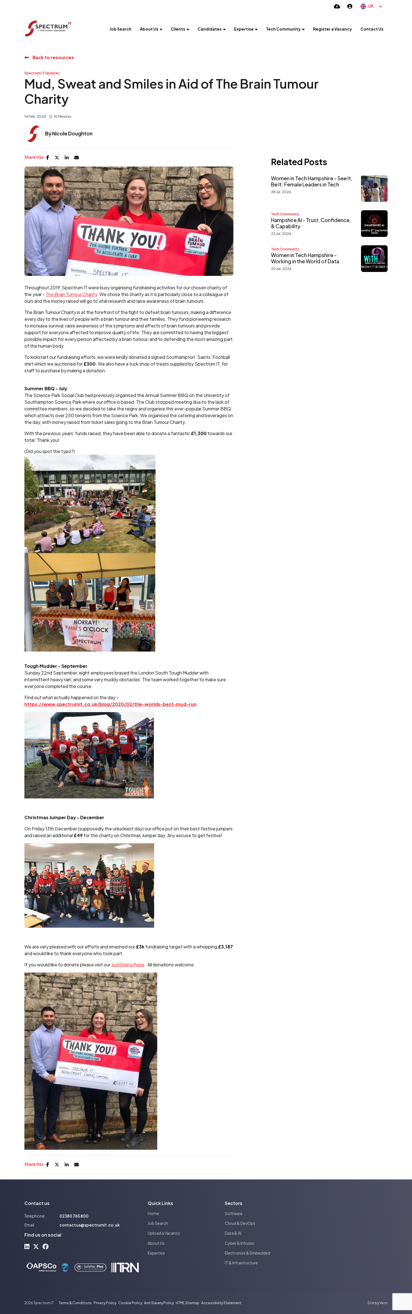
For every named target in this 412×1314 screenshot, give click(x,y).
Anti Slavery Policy (159, 1303)
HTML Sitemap (187, 1303)
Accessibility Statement (221, 1303)
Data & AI (233, 1233)
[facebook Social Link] (45, 1246)
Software (233, 1213)
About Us (149, 28)
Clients (178, 28)
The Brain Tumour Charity (71, 294)
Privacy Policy (105, 1303)
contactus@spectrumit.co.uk (89, 1224)
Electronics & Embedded (247, 1252)
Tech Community (283, 28)
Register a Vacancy (332, 28)
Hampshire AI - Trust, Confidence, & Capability (311, 223)
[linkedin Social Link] (26, 1246)
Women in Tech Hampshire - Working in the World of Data (305, 258)
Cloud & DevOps (240, 1223)
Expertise (244, 28)
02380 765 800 (74, 1215)
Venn (383, 1303)
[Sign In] (349, 6)
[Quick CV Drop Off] (337, 6)
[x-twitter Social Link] (36, 1246)
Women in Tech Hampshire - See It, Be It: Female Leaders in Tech (311, 181)
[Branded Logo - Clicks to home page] (48, 29)
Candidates (210, 28)
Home (153, 1213)
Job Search (120, 28)
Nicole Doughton (72, 133)
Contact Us (371, 28)
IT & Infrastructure (241, 1262)
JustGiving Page (127, 964)
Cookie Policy (130, 1303)
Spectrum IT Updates (42, 73)
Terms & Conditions (75, 1303)
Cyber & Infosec (239, 1243)
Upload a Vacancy (164, 1233)
